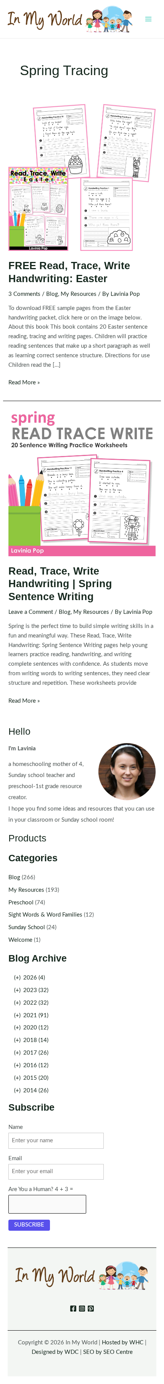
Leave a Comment (30, 612)
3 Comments (24, 294)
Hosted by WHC (122, 1342)
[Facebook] (73, 1308)
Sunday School (26, 927)
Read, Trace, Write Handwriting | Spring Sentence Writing (60, 583)
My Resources (78, 294)
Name (15, 1127)
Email (15, 1158)
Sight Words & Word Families (45, 915)
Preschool (21, 903)
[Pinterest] (90, 1308)
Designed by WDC (55, 1352)
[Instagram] (82, 1308)
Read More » (24, 383)
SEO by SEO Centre (108, 1352)
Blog (52, 294)
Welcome (20, 940)
